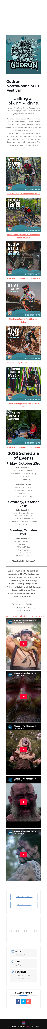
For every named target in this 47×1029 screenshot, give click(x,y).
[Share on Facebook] (18, 1001)
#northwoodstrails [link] (14, 616)
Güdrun (27, 238)
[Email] (28, 1001)
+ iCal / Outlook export (24, 905)
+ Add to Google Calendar (24, 897)
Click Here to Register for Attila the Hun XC (23, 194)
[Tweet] (23, 1001)
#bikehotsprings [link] (31, 616)
